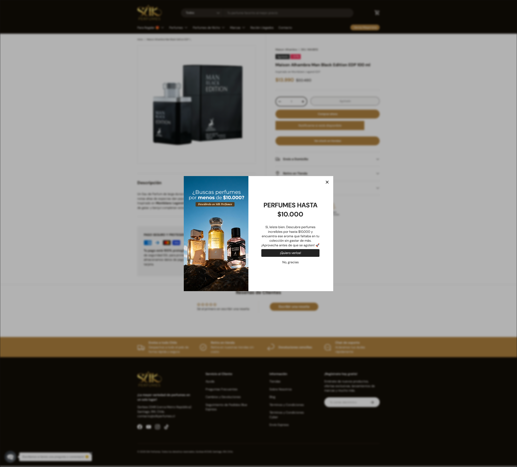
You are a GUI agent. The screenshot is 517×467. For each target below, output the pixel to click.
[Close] (327, 182)
